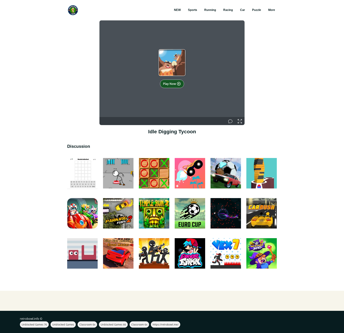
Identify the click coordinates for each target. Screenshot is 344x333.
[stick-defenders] (154, 253)
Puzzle (256, 9)
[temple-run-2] (154, 213)
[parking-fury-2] (118, 213)
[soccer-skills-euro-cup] (190, 213)
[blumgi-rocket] (190, 173)
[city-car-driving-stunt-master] (118, 253)
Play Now (170, 84)
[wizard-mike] (261, 253)
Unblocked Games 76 (34, 324)
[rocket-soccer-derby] (226, 173)
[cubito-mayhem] (226, 213)
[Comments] (230, 121)
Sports (192, 9)
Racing (228, 9)
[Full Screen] (240, 121)
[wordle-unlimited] (82, 173)
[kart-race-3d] (82, 213)
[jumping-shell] (82, 253)
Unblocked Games (63, 324)
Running (210, 9)
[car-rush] (261, 213)
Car (242, 9)
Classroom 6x (87, 324)
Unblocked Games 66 (113, 324)
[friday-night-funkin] (190, 253)
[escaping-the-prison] (118, 173)
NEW (177, 9)
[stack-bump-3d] (261, 173)
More (271, 9)
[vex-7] (226, 253)
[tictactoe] (154, 173)
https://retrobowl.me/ (165, 324)
